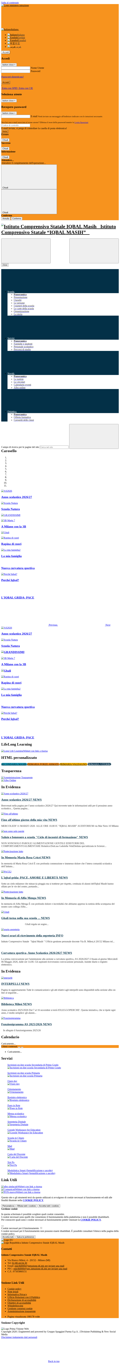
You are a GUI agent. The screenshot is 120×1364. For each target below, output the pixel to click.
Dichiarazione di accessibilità (22, 1300)
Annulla (5, 218)
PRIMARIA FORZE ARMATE (43, 764)
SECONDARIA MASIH (14, 764)
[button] (29, 625)
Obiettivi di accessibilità (19, 1303)
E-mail (34, 116)
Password (35, 71)
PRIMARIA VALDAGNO (73, 764)
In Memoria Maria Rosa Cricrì (25, 857)
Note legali (13, 1291)
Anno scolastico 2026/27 (21, 799)
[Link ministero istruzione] (15, 5)
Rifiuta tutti (26, 1206)
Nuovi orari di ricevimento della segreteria (32, 935)
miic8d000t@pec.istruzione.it (40, 1268)
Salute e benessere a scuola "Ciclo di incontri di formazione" (44, 837)
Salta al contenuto (10, 2)
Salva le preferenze (25, 1237)
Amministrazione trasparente (22, 1311)
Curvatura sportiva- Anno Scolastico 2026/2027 (36, 953)
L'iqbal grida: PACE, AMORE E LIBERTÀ (34, 877)
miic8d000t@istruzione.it (39, 1266)
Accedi (5, 52)
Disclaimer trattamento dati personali (19, 1337)
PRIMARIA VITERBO (99, 764)
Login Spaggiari (81, 122)
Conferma (16, 218)
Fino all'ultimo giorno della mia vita (29, 819)
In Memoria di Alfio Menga (23, 898)
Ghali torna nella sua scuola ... (25, 918)
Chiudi (5, 140)
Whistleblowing (15, 1305)
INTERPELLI (15, 983)
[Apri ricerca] (94, 250)
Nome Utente (37, 68)
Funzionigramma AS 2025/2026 (26, 1024)
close (4, 265)
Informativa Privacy (17, 1294)
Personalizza (8, 1206)
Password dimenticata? (12, 76)
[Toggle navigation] (26, 250)
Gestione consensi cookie (20, 1308)
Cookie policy (14, 1288)
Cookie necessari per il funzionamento (20, 1228)
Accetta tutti (49, 1206)
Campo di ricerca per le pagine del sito (20, 447)
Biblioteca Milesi (16, 1004)
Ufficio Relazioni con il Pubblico (24, 1297)
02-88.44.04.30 (19, 1263)
